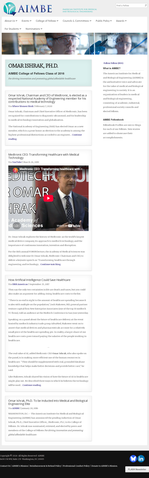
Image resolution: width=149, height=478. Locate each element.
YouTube (17, 162)
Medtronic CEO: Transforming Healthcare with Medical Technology (43, 156)
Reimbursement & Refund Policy (45, 466)
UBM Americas (20, 284)
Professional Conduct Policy (76, 466)
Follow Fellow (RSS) (113, 63)
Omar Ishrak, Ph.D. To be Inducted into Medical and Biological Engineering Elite (47, 402)
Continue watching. (50, 264)
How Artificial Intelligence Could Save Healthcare (39, 280)
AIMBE (55, 8)
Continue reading (31, 385)
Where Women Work (22, 106)
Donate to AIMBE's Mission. (104, 466)
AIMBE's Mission (20, 466)
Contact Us (5, 466)
